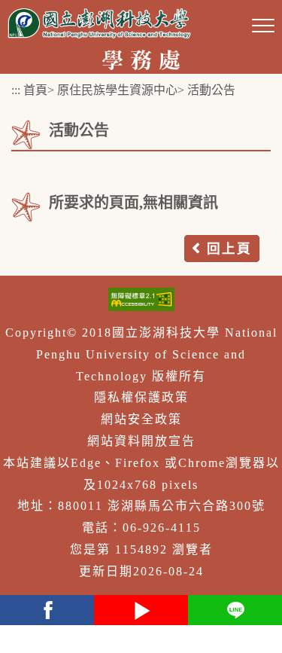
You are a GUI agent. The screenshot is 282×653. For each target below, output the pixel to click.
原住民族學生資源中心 (117, 90)
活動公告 (211, 90)
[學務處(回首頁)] (140, 58)
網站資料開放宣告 (141, 441)
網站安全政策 (141, 419)
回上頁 (229, 248)
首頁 (35, 90)
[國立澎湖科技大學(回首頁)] (99, 23)
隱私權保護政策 (141, 397)
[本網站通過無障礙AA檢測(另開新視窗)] (141, 299)
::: (15, 90)
